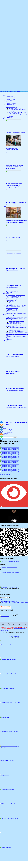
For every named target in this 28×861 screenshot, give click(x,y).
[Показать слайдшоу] (5, 474)
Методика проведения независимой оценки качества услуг (17, 113)
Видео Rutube (9, 429)
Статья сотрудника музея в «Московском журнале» (14, 355)
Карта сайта (9, 117)
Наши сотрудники (10, 99)
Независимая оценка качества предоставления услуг (13, 106)
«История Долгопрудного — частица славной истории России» (16, 406)
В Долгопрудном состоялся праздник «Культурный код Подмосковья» (14, 166)
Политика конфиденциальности (9, 601)
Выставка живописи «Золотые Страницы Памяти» (15, 269)
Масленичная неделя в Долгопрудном (13, 372)
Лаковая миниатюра (11, 300)
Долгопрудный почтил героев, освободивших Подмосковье (15, 389)
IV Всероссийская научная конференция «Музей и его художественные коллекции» (16, 337)
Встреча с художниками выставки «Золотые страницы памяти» (16, 221)
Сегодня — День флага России (15, 132)
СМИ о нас (5, 340)
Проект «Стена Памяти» (12, 297)
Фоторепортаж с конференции (16, 331)
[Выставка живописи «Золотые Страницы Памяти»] (13, 265)
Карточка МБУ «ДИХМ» (15, 108)
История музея (9, 96)
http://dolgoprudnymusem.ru (20, 628)
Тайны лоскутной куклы (13, 253)
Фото (4, 427)
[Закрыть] (0, 657)
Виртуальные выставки (11, 309)
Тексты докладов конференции (16, 322)
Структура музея (10, 104)
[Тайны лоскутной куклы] (13, 250)
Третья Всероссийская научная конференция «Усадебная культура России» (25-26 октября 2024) (17, 334)
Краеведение (9, 339)
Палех (10, 304)
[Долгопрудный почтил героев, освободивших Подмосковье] (13, 385)
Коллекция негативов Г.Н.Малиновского (16, 313)
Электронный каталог (11, 310)
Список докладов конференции (16, 321)
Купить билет (9, 292)
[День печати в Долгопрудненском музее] (13, 419)
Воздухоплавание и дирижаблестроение (15, 295)
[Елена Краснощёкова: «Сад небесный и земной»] (13, 282)
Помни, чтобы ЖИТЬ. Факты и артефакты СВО (16, 203)
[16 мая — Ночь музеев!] (13, 234)
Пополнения (9, 311)
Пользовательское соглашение (8, 599)
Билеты (5, 289)
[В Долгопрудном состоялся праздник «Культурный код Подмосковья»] (13, 162)
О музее (5, 95)
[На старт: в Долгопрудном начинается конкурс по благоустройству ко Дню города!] (13, 180)
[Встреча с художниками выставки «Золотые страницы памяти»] (13, 217)
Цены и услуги (9, 100)
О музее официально (11, 103)
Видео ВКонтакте (10, 430)
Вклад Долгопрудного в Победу (13, 296)
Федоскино (11, 301)
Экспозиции (6, 293)
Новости (5, 118)
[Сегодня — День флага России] (13, 129)
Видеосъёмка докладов (14, 330)
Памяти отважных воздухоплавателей (12, 148)
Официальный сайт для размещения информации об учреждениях (17, 110)
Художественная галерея (12, 298)
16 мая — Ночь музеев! (13, 237)
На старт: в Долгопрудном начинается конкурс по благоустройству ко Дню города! (16, 185)
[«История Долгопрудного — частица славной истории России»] (13, 402)
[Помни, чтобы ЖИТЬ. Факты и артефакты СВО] (13, 199)
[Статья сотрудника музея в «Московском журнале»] (13, 351)
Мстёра (10, 302)
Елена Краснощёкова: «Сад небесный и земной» (14, 286)
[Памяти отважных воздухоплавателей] (13, 145)
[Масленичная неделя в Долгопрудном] (13, 368)
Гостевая (5, 434)
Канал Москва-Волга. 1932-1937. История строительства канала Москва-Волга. (16, 306)
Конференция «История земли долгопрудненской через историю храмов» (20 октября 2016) (16, 325)
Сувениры (5, 433)
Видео (4, 428)
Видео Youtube (9, 432)
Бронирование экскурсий (12, 291)
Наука (4, 314)
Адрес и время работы (11, 98)
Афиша (4, 206)
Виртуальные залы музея (12, 308)
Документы (8, 101)
